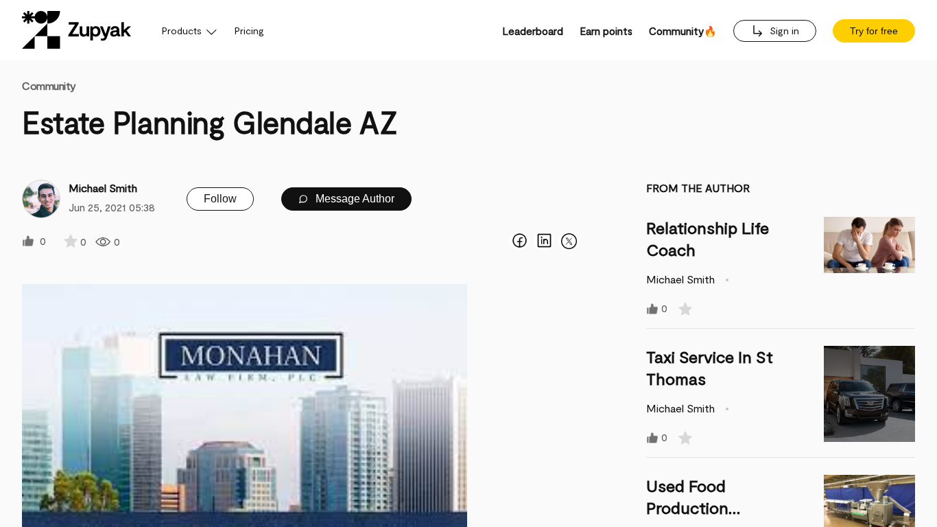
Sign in (783, 30)
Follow (220, 198)
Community (49, 85)
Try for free (874, 30)
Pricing (249, 30)
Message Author (353, 198)
